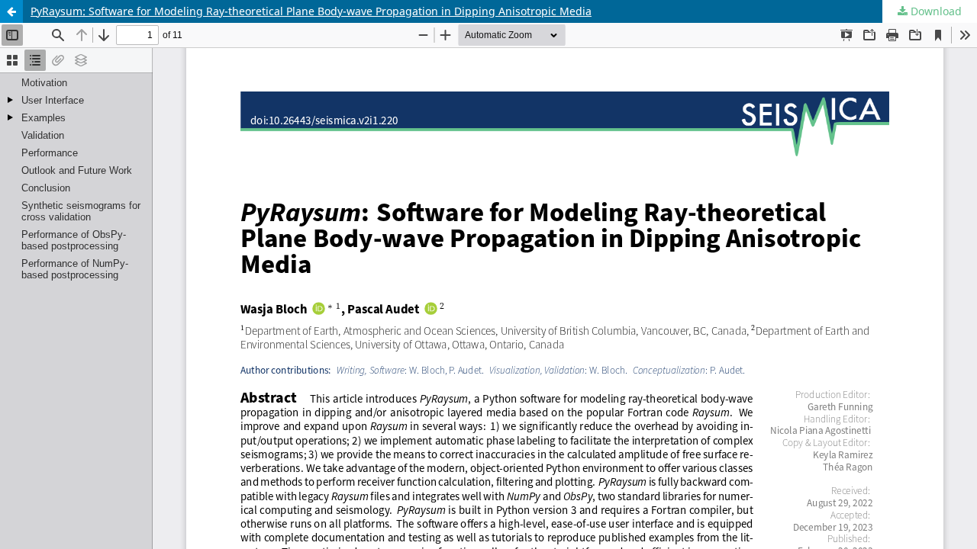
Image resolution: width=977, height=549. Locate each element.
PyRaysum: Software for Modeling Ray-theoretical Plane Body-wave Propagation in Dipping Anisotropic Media (311, 11)
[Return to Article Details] (11, 11)
